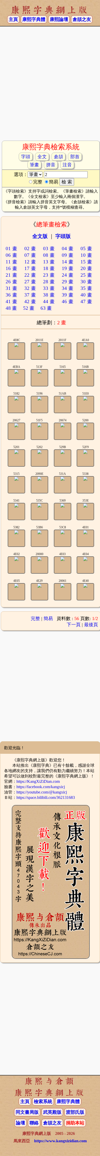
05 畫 (86, 248)
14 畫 (68, 261)
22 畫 (30, 275)
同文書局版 (27, 1112)
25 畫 (86, 275)
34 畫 (68, 288)
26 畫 (11, 281)
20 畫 (86, 268)
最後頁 (91, 624)
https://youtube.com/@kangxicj (41, 792)
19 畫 (68, 268)
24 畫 (68, 275)
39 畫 (68, 295)
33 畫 (49, 288)
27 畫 (30, 281)
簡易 (48, 618)
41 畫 (11, 301)
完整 (35, 618)
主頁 (13, 19)
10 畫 (86, 255)
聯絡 (34, 1122)
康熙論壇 (59, 19)
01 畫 (11, 248)
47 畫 (86, 301)
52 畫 (28, 308)
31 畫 (11, 288)
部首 (74, 156)
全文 (42, 156)
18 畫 (49, 268)
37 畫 (30, 295)
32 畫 (30, 288)
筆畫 (34, 164)
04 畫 (68, 248)
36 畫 (11, 295)
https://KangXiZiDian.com (38, 781)
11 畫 (11, 261)
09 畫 (68, 255)
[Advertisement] (50, 85)
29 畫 (68, 281)
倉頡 (58, 156)
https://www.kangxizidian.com (60, 1141)
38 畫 (49, 295)
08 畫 (49, 255)
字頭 (25, 156)
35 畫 (86, 288)
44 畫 (49, 301)
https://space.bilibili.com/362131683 (45, 797)
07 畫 (30, 255)
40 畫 (86, 295)
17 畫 (30, 268)
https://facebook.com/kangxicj (40, 787)
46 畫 (68, 301)
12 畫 (30, 261)
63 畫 (46, 308)
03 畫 (49, 248)
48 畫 (11, 308)
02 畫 (30, 248)
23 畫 (49, 275)
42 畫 (30, 301)
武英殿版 (52, 1112)
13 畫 (49, 261)
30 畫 (86, 281)
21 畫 (11, 275)
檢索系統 (43, 1101)
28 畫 (49, 281)
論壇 (20, 1122)
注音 (67, 164)
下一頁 (74, 624)
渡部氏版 (75, 1112)
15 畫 (86, 261)
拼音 (50, 164)
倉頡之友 (82, 19)
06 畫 (11, 255)
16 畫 (11, 268)
